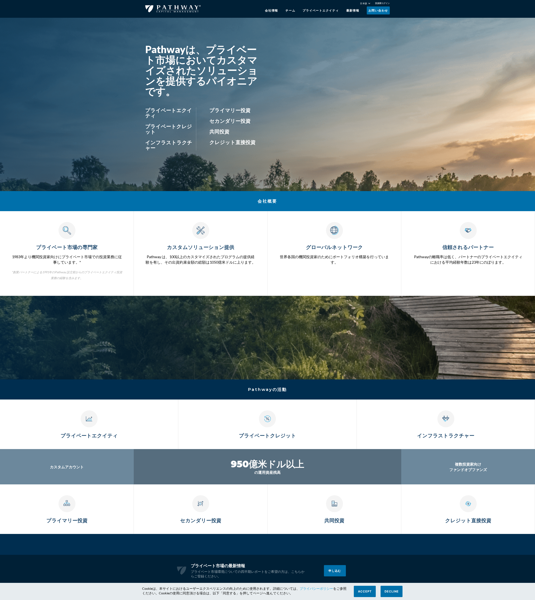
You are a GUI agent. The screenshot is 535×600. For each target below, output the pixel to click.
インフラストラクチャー (168, 145)
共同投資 (219, 131)
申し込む (335, 570)
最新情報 (352, 10)
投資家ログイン (382, 3)
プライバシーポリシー (316, 588)
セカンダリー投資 (230, 121)
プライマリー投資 (230, 110)
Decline (392, 591)
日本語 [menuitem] (363, 3)
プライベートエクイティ (321, 10)
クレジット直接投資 (232, 142)
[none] (367, 4)
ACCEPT (365, 591)
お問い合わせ (378, 10)
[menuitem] (365, 3)
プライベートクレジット (168, 129)
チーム (290, 10)
